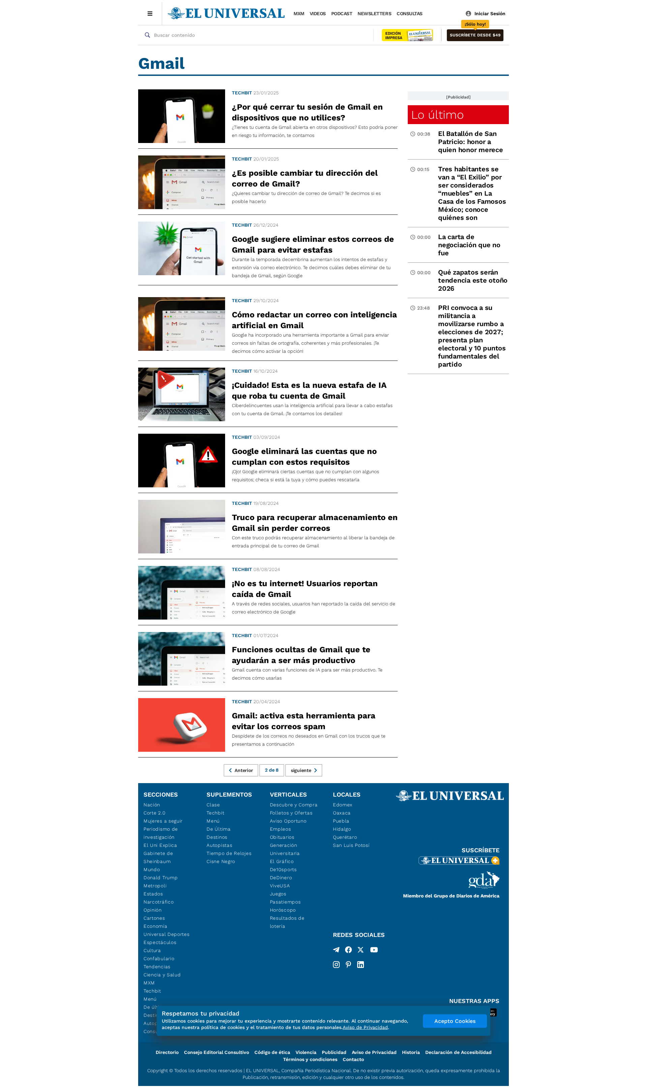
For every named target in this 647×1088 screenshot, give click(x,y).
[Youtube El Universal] (374, 951)
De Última (218, 829)
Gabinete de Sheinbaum (158, 857)
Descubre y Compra (294, 804)
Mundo (152, 869)
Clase (213, 804)
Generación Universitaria (285, 849)
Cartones (154, 918)
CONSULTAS (410, 13)
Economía (155, 926)
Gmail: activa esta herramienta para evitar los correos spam (303, 721)
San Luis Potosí (351, 845)
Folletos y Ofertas (291, 812)
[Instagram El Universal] (336, 964)
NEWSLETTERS (374, 13)
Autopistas (219, 845)
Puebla (341, 821)
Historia (411, 1052)
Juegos (278, 893)
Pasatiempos (285, 902)
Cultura (152, 950)
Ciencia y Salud (162, 974)
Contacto (353, 1059)
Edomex (342, 804)
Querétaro (345, 837)
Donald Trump (161, 877)
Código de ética (272, 1052)
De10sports (283, 869)
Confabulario (159, 958)
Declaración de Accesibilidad (458, 1052)
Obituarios (282, 837)
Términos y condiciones (310, 1059)
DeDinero (281, 877)
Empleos (280, 829)
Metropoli (155, 885)
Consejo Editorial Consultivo (216, 1052)
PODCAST (341, 13)
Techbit (242, 92)
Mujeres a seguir (163, 821)
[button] (475, 35)
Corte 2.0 (154, 812)
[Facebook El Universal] (348, 951)
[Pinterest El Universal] (348, 964)
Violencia (306, 1052)
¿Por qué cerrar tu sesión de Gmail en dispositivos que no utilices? (307, 112)
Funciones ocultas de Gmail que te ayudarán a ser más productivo (301, 655)
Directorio (167, 1052)
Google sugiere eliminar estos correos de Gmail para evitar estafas (313, 244)
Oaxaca (342, 812)
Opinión (153, 910)
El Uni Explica (160, 845)
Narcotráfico (159, 902)
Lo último (437, 115)
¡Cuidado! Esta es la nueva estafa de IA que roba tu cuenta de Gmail (309, 390)
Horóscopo (283, 910)
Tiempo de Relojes (229, 853)
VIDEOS (318, 13)
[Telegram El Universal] (336, 951)
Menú (150, 999)
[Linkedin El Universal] (360, 964)
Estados (153, 893)
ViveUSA (280, 885)
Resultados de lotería (287, 922)
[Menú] (150, 13)
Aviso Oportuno (288, 821)
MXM (299, 13)
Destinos (217, 837)
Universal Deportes (167, 934)
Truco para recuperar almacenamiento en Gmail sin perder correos (315, 523)
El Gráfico (282, 861)
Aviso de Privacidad (374, 1052)
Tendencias (157, 966)
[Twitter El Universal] (360, 951)
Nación (152, 804)
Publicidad (334, 1052)
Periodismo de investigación (161, 833)
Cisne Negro (221, 861)
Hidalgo (342, 829)
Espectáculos (160, 942)
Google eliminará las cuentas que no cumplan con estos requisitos (304, 457)
